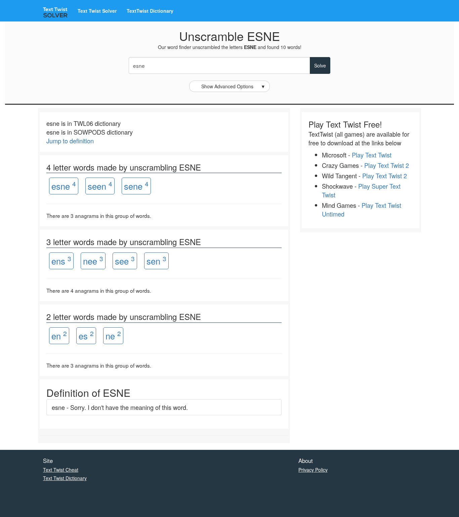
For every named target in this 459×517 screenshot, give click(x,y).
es (86, 335)
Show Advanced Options (233, 86)
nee (93, 260)
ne (113, 335)
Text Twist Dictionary (65, 478)
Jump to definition (70, 140)
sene (136, 185)
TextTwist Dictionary (150, 10)
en (59, 335)
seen (100, 185)
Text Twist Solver (97, 10)
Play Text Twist (371, 154)
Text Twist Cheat (60, 469)
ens (61, 260)
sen (156, 260)
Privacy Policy (313, 469)
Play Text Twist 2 (386, 165)
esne (63, 185)
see (125, 260)
